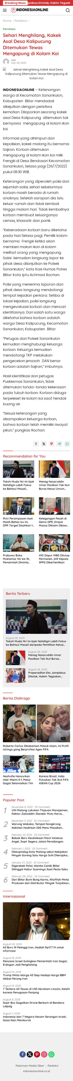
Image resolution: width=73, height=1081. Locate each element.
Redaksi (53, 1065)
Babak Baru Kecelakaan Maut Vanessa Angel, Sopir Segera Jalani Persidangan (37, 839)
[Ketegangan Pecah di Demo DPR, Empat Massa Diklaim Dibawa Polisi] (54, 506)
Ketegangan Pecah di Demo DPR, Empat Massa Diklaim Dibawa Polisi (54, 522)
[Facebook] (22, 1054)
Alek (13, 60)
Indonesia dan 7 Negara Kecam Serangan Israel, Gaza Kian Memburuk (34, 1018)
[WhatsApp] (51, 1054)
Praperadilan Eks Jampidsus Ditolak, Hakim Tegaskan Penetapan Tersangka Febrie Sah (47, 674)
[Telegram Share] (59, 444)
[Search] (68, 10)
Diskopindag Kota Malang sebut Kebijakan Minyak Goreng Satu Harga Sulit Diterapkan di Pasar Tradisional (40, 853)
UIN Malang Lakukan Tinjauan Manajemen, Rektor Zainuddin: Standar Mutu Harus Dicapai (40, 811)
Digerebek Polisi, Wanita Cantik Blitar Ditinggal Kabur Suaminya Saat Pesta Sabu (40, 867)
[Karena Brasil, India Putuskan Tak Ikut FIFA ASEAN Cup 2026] (54, 764)
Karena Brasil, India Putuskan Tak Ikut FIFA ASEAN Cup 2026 (54, 779)
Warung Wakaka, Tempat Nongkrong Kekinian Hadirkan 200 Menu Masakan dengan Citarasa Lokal (37, 825)
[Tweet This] (44, 444)
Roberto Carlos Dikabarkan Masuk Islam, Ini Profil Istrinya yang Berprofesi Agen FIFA (36, 747)
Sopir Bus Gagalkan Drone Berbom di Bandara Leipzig (33, 1004)
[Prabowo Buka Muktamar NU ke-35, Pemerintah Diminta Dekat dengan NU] (18, 543)
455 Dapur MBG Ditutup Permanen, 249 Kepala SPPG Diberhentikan (54, 559)
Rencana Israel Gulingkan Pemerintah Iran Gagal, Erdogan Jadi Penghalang (35, 962)
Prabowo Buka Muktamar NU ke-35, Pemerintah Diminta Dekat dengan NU (16, 559)
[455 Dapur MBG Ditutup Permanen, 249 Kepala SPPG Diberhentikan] (54, 543)
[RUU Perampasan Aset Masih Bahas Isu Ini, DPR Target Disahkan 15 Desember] (18, 506)
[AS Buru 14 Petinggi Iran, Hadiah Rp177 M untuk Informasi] (36, 921)
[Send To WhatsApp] (67, 444)
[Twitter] (30, 1054)
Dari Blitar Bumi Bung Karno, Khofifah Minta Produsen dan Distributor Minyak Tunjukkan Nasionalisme (40, 881)
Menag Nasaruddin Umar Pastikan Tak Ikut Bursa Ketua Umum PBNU (54, 485)
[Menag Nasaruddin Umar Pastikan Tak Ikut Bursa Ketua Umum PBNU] (54, 469)
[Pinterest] (37, 1054)
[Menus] (5, 10)
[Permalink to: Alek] (6, 61)
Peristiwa (9, 29)
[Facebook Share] (36, 444)
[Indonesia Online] (29, 10)
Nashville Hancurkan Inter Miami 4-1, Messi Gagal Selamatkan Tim (18, 779)
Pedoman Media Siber (30, 1065)
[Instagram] (44, 1054)
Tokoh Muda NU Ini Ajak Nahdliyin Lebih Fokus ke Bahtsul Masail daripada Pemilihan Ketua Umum (18, 485)
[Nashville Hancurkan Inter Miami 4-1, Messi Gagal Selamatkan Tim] (18, 764)
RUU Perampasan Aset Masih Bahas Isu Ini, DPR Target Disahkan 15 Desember (18, 522)
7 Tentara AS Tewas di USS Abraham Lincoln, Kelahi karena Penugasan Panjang (36, 990)
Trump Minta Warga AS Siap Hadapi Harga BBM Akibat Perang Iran (34, 976)
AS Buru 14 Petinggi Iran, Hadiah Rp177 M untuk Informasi (33, 949)
